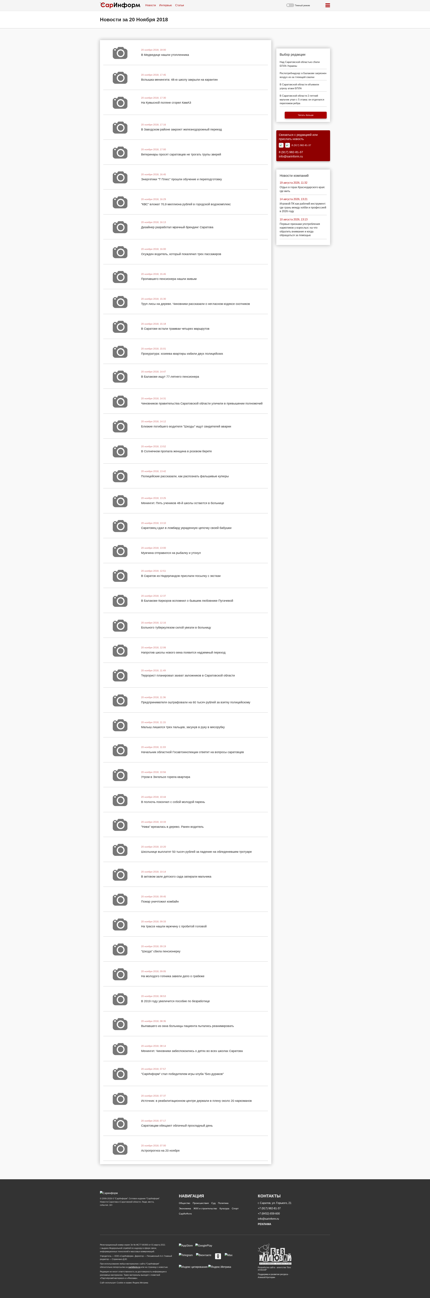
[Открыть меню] (327, 5)
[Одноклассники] (218, 1256)
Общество (184, 1203)
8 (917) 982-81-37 (301, 145)
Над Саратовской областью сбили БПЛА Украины (300, 64)
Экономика (185, 1208)
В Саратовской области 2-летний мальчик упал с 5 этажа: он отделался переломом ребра (302, 99)
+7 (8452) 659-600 (269, 1213)
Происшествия (201, 1203)
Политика (223, 1203)
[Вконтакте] (203, 1256)
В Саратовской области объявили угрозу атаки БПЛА (299, 86)
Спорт (235, 1208)
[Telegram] (287, 145)
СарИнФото (185, 1213)
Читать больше (305, 115)
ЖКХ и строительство (205, 1208)
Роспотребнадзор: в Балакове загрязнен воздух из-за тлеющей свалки (303, 75)
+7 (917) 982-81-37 (269, 1208)
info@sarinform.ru (291, 156)
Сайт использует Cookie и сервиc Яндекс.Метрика (124, 1283)
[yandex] (193, 1266)
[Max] (281, 145)
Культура (224, 1208)
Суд (213, 1203)
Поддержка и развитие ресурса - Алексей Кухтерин (273, 1276)
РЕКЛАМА (264, 1224)
